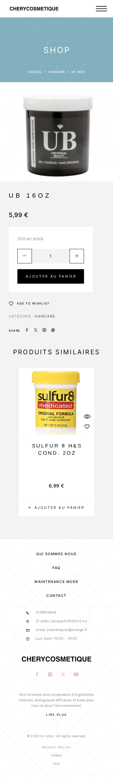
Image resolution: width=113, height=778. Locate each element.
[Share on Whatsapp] (53, 330)
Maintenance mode (56, 581)
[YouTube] (76, 675)
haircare (56, 72)
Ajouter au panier (51, 276)
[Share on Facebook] (27, 330)
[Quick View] (87, 416)
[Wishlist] (87, 426)
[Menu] (101, 8)
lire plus (56, 714)
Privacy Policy (57, 747)
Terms (57, 755)
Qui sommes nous (56, 554)
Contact (56, 595)
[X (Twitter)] (63, 675)
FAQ (56, 568)
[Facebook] (36, 675)
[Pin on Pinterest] (44, 330)
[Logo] (45, 8)
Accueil (35, 72)
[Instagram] (50, 675)
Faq (56, 763)
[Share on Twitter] (35, 330)
